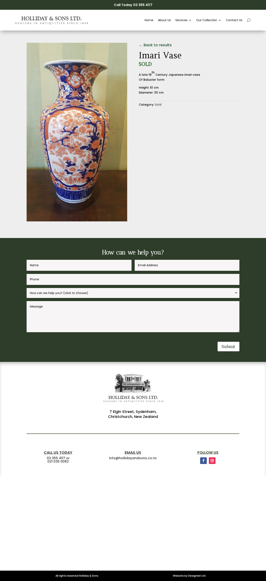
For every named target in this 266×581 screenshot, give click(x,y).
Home (149, 20)
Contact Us (234, 20)
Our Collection (206, 20)
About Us (164, 20)
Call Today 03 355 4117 (133, 4)
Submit (228, 346)
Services (181, 20)
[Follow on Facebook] (203, 460)
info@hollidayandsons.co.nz (133, 458)
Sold (158, 105)
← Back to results (155, 45)
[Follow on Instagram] (212, 460)
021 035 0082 (58, 461)
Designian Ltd (197, 575)
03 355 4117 (56, 458)
